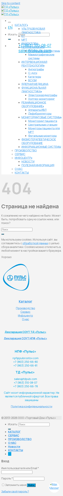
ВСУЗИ (32, 80)
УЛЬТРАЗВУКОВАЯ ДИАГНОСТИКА (33, 30)
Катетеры (34, 77)
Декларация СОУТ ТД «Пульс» (25, 332)
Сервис (25, 312)
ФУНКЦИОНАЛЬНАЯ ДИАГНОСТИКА (34, 89)
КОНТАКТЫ (22, 172)
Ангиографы (36, 69)
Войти (31, 485)
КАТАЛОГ (21, 25)
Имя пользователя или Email (20, 468)
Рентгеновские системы (44, 51)
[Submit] (9, 39)
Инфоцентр (25, 315)
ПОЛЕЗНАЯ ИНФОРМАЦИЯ (38, 165)
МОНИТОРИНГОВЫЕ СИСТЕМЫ (41, 117)
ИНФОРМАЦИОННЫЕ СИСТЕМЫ (41, 147)
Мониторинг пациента (42, 121)
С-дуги (32, 73)
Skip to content (10, 3)
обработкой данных (35, 243)
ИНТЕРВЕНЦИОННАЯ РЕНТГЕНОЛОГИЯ (34, 63)
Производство (25, 308)
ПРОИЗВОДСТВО (26, 150)
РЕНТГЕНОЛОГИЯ (32, 47)
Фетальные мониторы (42, 136)
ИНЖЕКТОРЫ (30, 43)
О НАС (19, 169)
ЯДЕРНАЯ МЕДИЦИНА (35, 84)
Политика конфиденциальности (31, 406)
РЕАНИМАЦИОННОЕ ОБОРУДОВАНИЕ (34, 104)
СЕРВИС (20, 154)
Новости (14, 446)
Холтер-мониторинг (41, 99)
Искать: (13, 34)
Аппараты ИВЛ (37, 110)
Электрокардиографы (42, 95)
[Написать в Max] (54, 487)
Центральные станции (42, 124)
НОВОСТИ (28, 161)
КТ (23, 36)
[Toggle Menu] (9, 22)
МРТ (24, 40)
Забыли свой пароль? (15, 491)
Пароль (7, 478)
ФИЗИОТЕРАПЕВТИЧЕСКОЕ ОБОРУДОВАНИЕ (39, 141)
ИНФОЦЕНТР (23, 158)
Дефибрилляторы (39, 113)
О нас (25, 319)
